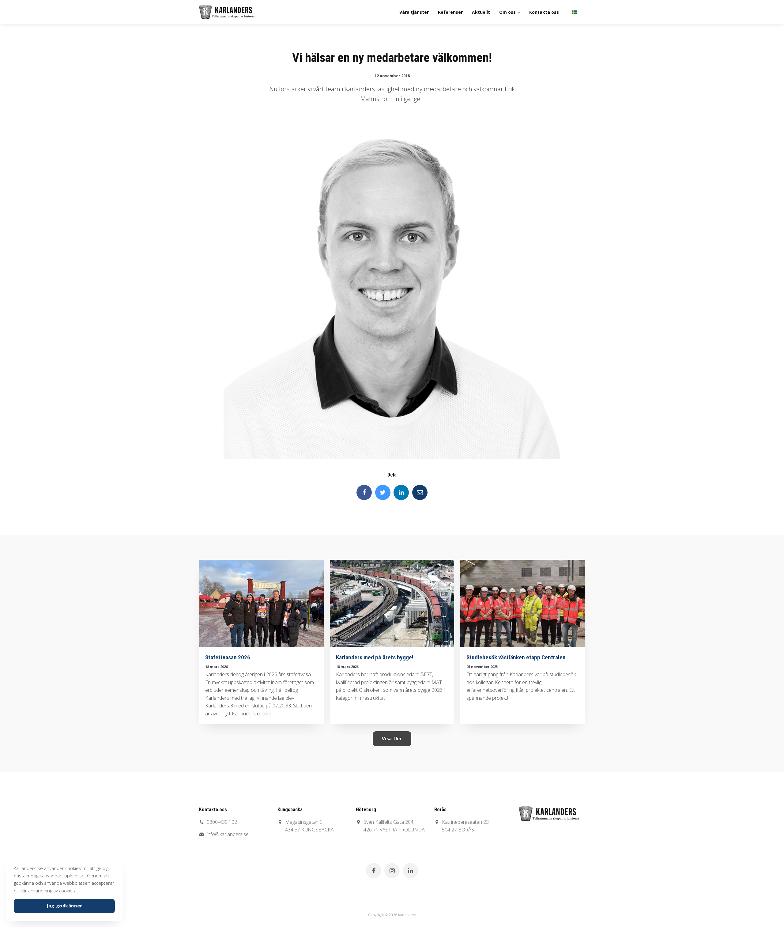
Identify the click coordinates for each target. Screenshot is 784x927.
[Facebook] (364, 492)
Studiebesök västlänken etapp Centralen (516, 657)
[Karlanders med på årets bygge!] (392, 603)
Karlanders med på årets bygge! (374, 657)
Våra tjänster (414, 12)
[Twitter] (382, 492)
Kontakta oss (544, 12)
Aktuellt (481, 12)
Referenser (450, 12)
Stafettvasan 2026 (227, 657)
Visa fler (392, 738)
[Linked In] (401, 492)
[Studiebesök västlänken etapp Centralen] (522, 603)
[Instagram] (392, 870)
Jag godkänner (64, 906)
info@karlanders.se (228, 834)
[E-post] (420, 492)
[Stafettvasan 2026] (261, 603)
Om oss (508, 12)
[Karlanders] (226, 12)
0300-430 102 (222, 822)
